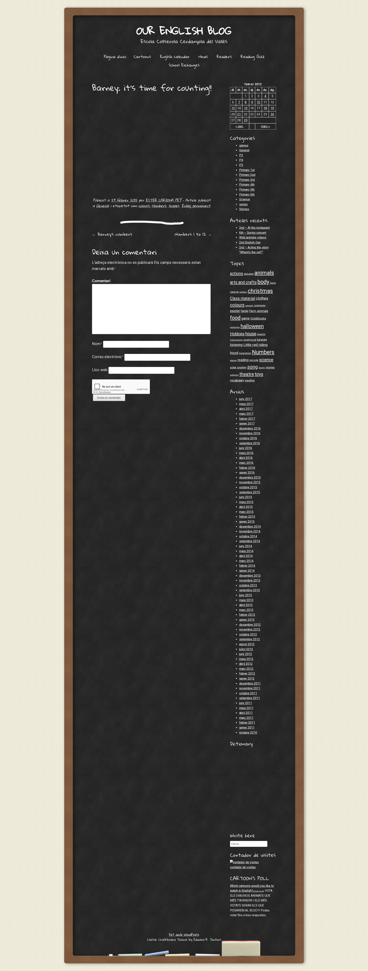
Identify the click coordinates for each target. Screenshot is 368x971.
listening (236, 345)
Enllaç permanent (196, 205)
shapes (173, 205)
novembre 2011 (249, 688)
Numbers (159, 205)
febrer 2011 (247, 722)
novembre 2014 (249, 531)
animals (264, 273)
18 (265, 108)
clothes (262, 298)
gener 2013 (247, 620)
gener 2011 (247, 727)
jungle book (249, 339)
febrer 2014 (247, 566)
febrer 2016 (247, 468)
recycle (253, 360)
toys (259, 374)
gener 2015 (247, 521)
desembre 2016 (250, 428)
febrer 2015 (247, 516)
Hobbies (237, 333)
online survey (258, 891)
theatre (246, 374)
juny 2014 (245, 546)
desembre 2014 (250, 526)
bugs (273, 282)
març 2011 (246, 718)
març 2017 (246, 414)
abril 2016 (246, 458)
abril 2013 (246, 605)
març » (265, 126)
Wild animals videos (252, 237)
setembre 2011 (249, 698)
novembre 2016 (249, 433)
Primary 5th (247, 189)
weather (250, 380)
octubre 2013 (248, 585)
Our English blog (184, 30)
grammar (235, 327)
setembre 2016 (249, 443)
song (252, 367)
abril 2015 (246, 507)
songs (243, 204)
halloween (252, 326)
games (243, 145)
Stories (244, 209)
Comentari (100, 281)
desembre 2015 (250, 477)
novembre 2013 (249, 580)
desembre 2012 (250, 625)
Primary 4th (247, 184)
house (250, 333)
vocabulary (237, 380)
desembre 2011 (250, 683)
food (235, 318)
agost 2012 (247, 644)
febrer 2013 (247, 615)
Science (244, 199)
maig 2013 (246, 600)
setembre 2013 (249, 590)
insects (261, 334)
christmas (260, 291)
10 (258, 102)
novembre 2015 (249, 482)
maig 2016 (246, 453)
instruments (236, 340)
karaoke (262, 339)
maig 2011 (246, 708)
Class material (242, 298)
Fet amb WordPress (184, 934)
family (244, 311)
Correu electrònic (107, 356)
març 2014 (246, 561)
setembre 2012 (249, 639)
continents (259, 305)
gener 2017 (247, 423)
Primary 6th (247, 194)
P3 (241, 155)
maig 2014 (246, 551)
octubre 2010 (248, 732)
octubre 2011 (248, 693)
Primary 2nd (247, 175)
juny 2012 (245, 654)
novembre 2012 (249, 629)
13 (233, 108)
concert (249, 305)
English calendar (175, 56)
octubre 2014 (248, 536)
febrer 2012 (247, 673)
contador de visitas (243, 867)
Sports (262, 367)
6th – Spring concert (252, 233)
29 (245, 120)
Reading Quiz (252, 56)
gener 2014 (247, 570)
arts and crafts (243, 282)
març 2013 (246, 610)
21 (239, 114)
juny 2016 (245, 448)
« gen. (239, 126)
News (203, 56)
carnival (234, 291)
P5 (241, 165)
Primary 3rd (247, 180)
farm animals (258, 311)
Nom (97, 343)
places (233, 360)
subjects (234, 375)
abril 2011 (246, 713)
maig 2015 (246, 502)
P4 (241, 160)
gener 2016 (247, 472)
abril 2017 (246, 409)
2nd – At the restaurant (254, 228)
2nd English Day (250, 242)
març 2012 (246, 669)
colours (144, 205)
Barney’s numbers (112, 234)
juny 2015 (245, 497)
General (102, 205)
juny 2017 (245, 399)
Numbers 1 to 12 (193, 234)
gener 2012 (247, 678)
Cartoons (142, 56)
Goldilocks (258, 318)
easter (235, 311)
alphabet (249, 273)
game (245, 318)
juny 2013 (245, 595)
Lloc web (100, 369)
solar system (238, 367)
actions (236, 273)
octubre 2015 (248, 487)
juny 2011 (245, 703)
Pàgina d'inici (115, 56)
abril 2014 (246, 556)
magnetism (245, 353)
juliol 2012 (246, 649)
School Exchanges (184, 65)
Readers (224, 56)
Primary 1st (247, 170)
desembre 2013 (250, 575)
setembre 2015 (249, 492)
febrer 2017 (247, 419)
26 (272, 114)
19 (272, 108)
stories (270, 367)
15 (245, 108)
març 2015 (246, 512)
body (263, 282)
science (266, 359)
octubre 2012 (248, 634)
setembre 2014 (249, 541)
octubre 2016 (248, 438)
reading (243, 360)
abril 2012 (246, 664)
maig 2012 (246, 659)
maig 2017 (246, 404)
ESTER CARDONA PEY (163, 200)
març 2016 (246, 463)
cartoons (243, 292)
